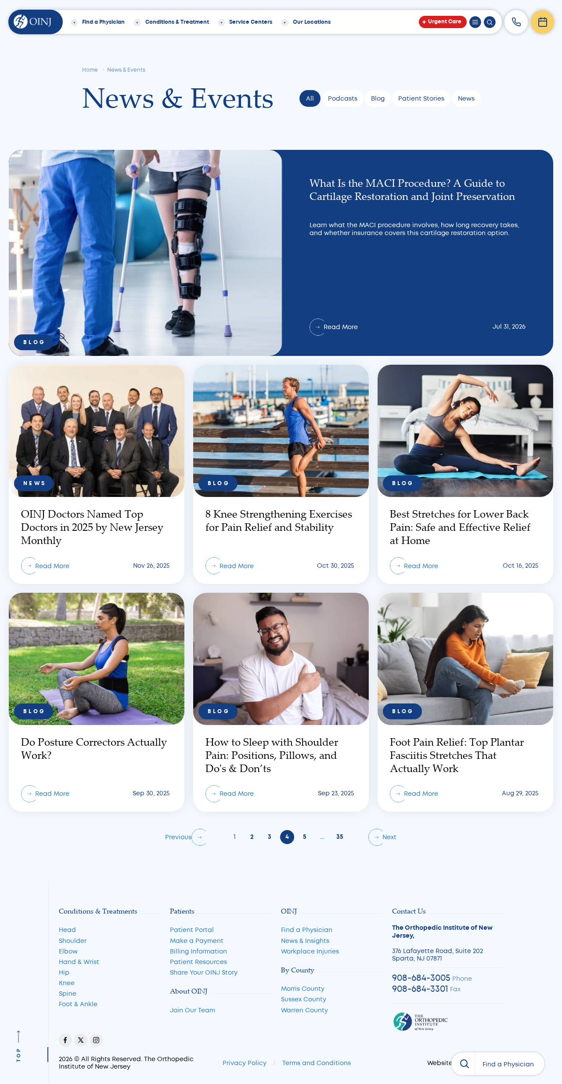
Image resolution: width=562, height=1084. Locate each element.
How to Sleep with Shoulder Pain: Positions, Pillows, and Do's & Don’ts (281, 702)
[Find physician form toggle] (463, 1063)
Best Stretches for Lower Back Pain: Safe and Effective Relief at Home (465, 474)
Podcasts (342, 98)
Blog (378, 98)
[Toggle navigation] (475, 22)
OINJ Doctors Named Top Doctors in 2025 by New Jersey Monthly (96, 474)
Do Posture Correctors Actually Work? (96, 702)
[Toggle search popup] (490, 22)
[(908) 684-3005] (516, 21)
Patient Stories (421, 98)
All (310, 98)
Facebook (65, 1040)
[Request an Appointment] (542, 21)
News (466, 98)
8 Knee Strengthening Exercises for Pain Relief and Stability (281, 474)
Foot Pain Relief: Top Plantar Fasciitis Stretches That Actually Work (465, 702)
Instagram (96, 1040)
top (18, 1054)
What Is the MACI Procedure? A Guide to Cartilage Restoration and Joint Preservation (281, 253)
